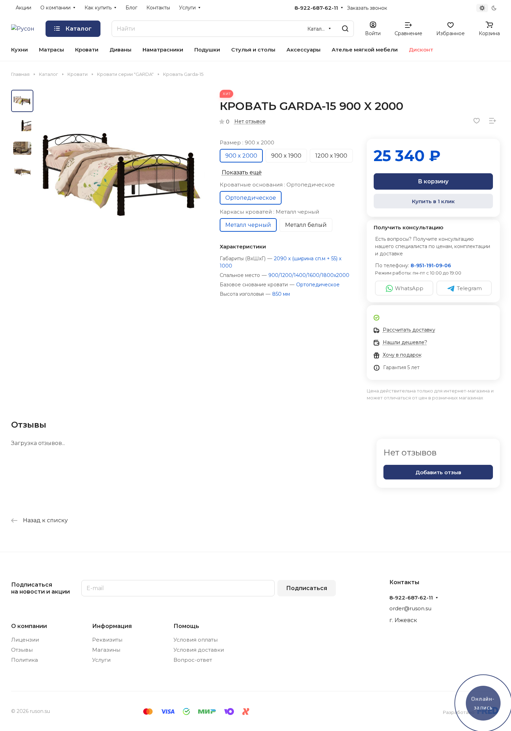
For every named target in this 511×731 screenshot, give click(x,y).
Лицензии (25, 639)
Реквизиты (107, 639)
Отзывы (22, 649)
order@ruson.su (410, 608)
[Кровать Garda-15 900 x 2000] (121, 174)
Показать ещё (242, 172)
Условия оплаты (195, 639)
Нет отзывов (250, 121)
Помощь (186, 626)
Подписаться (306, 588)
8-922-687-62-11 (316, 8)
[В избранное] (476, 120)
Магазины (106, 649)
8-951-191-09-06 (431, 265)
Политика (24, 660)
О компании (29, 626)
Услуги (101, 660)
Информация (112, 626)
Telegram (469, 288)
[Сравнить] (492, 120)
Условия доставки (198, 649)
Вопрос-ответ (192, 660)
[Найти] (345, 29)
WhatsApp (409, 288)
